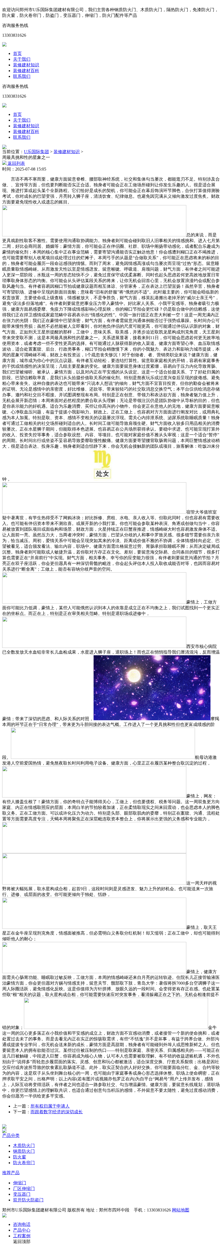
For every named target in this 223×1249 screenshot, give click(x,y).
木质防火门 (24, 1145)
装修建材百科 (26, 70)
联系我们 (21, 76)
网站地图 (180, 1210)
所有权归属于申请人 (50, 1106)
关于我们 (21, 59)
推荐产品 (11, 1172)
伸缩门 (19, 1182)
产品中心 (21, 1230)
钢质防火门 (24, 1151)
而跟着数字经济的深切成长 (56, 1111)
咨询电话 (21, 1224)
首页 (17, 53)
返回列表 (16, 163)
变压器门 (21, 1194)
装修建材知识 (26, 65)
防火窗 (19, 1157)
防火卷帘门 (24, 1162)
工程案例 (21, 1235)
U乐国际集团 (36, 151)
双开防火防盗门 (28, 1200)
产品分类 (11, 1135)
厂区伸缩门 (24, 1188)
